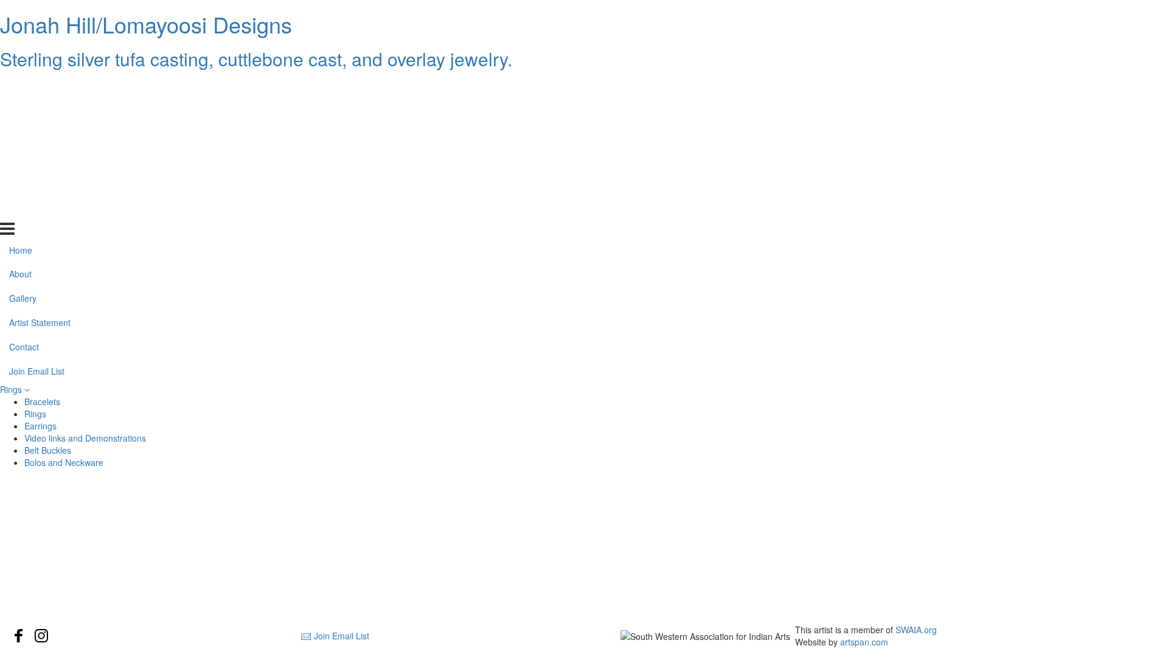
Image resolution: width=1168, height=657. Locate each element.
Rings (12, 389)
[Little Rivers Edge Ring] (584, 548)
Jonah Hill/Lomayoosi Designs (146, 24)
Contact (24, 184)
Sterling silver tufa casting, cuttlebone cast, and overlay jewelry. (256, 59)
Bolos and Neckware (63, 462)
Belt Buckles (47, 450)
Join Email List (36, 209)
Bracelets (42, 401)
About (20, 111)
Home (20, 87)
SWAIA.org (916, 630)
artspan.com (864, 642)
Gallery (22, 136)
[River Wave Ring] (196, 578)
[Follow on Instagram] (41, 635)
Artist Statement (40, 160)
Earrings (40, 426)
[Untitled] (584, 519)
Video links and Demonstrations (85, 438)
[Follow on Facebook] (19, 635)
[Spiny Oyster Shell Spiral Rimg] (196, 548)
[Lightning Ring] (971, 548)
